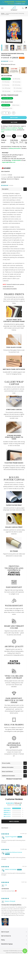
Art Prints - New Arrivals (14, 177)
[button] (4, 61)
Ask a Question (5, 171)
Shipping (20, 128)
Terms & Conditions (11, 128)
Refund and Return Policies (8, 130)
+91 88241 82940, (9, 2)
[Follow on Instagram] (3, 182)
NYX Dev (20, 952)
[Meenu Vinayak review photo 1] (5, 922)
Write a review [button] (14, 821)
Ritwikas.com (16, 951)
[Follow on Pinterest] (5, 182)
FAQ (2, 131)
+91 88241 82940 (16, 160)
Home (2, 13)
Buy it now (14, 122)
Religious (16, 179)
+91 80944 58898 (20, 2)
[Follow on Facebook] (2, 182)
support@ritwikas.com (8, 162)
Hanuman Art (10, 179)
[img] (5, 834)
